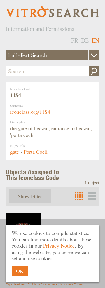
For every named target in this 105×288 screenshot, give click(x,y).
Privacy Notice (59, 245)
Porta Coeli (36, 151)
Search (94, 71)
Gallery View (92, 196)
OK (20, 271)
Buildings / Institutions (42, 284)
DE (85, 40)
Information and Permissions (40, 29)
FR (74, 40)
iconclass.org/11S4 (30, 111)
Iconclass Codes (71, 284)
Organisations (15, 284)
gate (14, 151)
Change (94, 55)
